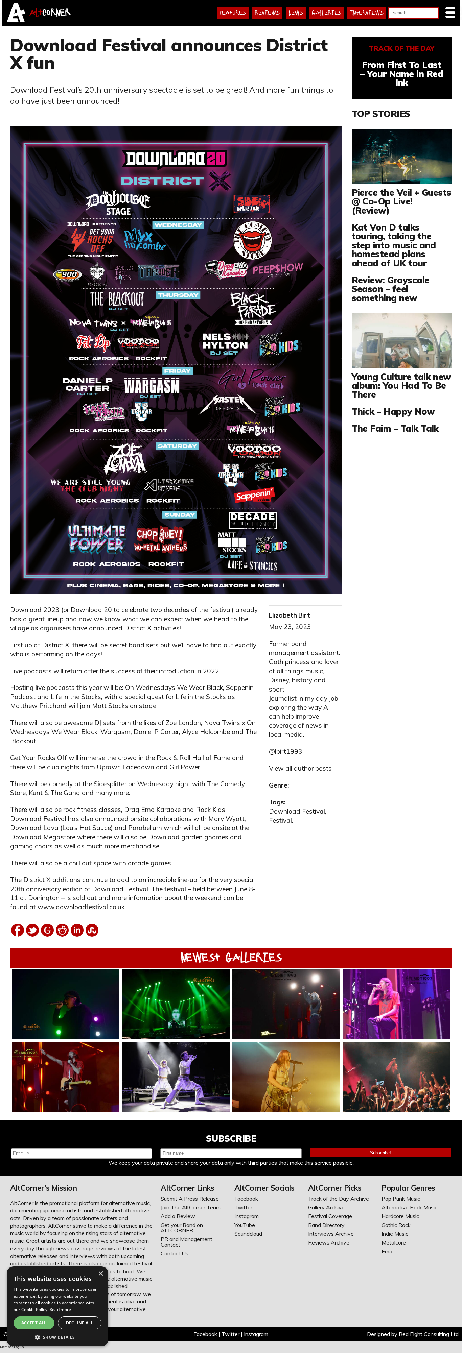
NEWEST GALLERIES (231, 957)
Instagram (246, 1216)
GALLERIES (326, 12)
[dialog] (57, 1306)
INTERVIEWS (367, 12)
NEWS (295, 12)
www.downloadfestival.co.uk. (82, 907)
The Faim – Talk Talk (395, 428)
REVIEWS (267, 12)
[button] (57, 1336)
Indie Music (395, 1233)
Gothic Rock (396, 1225)
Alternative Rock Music (409, 1207)
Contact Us (174, 1253)
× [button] (100, 1273)
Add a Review (178, 1216)
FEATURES (233, 12)
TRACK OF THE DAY (401, 48)
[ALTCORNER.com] (16, 20)
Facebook (246, 1198)
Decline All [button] (79, 1323)
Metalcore (394, 1242)
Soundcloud (248, 1233)
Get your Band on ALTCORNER (182, 1228)
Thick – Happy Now (393, 411)
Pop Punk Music (401, 1198)
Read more (60, 1309)
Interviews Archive (331, 1233)
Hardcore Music (400, 1216)
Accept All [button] (34, 1323)
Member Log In (12, 1347)
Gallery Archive (326, 1207)
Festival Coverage (330, 1216)
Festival (280, 820)
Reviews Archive (328, 1242)
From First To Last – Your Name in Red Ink (401, 73)
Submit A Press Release (190, 1198)
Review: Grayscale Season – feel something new (391, 289)
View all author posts (300, 768)
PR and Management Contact (186, 1242)
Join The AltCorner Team (191, 1207)
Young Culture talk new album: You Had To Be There (401, 385)
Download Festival (297, 811)
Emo (387, 1251)
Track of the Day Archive (338, 1198)
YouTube (244, 1225)
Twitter (243, 1207)
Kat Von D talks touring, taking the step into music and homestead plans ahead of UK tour (394, 245)
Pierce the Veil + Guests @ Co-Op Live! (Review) (401, 201)
